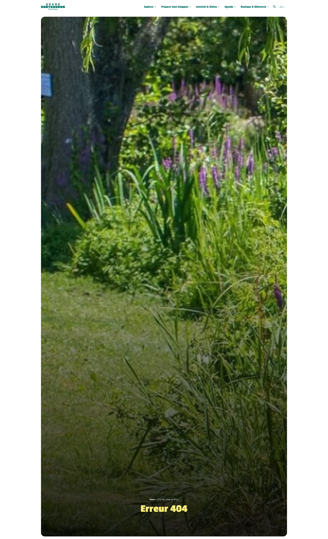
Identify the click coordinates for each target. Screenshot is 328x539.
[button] (283, 7)
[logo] (53, 6)
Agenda (229, 6)
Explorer (149, 6)
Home (152, 499)
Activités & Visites (206, 6)
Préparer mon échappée (174, 6)
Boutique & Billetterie (253, 6)
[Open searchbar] (274, 6)
